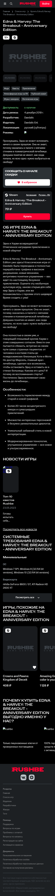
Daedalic (29, 117)
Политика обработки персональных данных (23, 863)
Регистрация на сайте (13, 840)
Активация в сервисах (13, 844)
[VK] (23, 777)
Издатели (7, 801)
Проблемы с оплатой (12, 832)
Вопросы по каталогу (13, 836)
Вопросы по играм (11, 828)
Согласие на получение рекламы (18, 867)
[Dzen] (32, 777)
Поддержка (8, 824)
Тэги (5, 813)
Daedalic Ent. (31, 122)
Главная (6, 11)
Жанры (6, 809)
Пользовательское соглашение (17, 855)
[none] (11, 4)
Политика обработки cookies (16, 859)
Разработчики (9, 805)
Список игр (20, 11)
